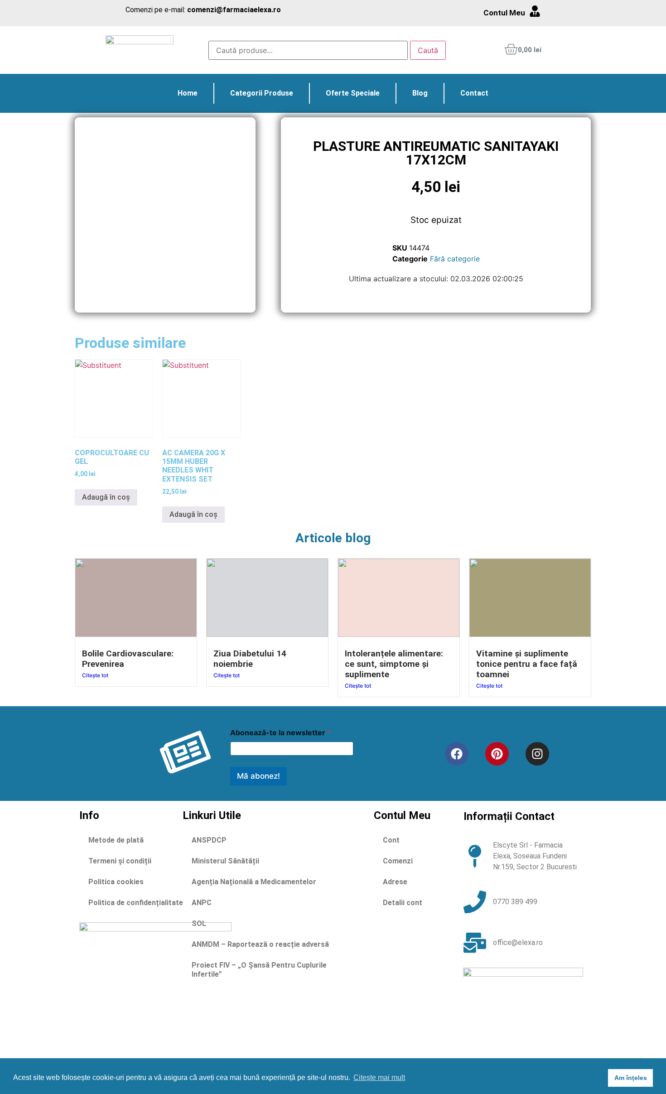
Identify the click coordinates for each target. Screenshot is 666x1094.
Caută (428, 50)
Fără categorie (455, 258)
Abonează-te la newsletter (280, 732)
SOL (199, 923)
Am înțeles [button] (630, 1077)
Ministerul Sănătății (225, 861)
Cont (391, 840)
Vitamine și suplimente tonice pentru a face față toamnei (526, 664)
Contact (474, 93)
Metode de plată (116, 840)
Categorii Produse (261, 93)
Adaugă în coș (106, 497)
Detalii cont (402, 902)
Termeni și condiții (119, 861)
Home (188, 93)
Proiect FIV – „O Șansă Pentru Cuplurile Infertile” (259, 969)
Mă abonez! (258, 776)
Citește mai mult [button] (379, 1077)
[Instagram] (537, 754)
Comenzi (398, 861)
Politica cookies (116, 881)
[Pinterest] (497, 754)
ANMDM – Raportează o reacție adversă (260, 944)
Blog (420, 93)
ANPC (202, 902)
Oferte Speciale (353, 93)
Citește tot (95, 675)
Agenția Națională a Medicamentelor (254, 881)
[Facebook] (456, 754)
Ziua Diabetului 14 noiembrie (249, 658)
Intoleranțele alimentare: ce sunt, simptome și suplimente (394, 664)
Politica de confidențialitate (135, 902)
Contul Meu (504, 12)
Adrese (395, 881)
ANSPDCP (209, 840)
